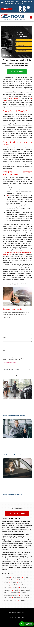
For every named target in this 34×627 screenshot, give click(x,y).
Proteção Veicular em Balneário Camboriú (14, 415)
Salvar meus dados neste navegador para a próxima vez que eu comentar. (16, 358)
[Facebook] (24, 7)
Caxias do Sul (7, 254)
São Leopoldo (17, 252)
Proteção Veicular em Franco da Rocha (13, 455)
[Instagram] (28, 7)
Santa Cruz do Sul (14, 98)
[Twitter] (20, 10)
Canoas (9, 252)
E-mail (5, 343)
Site (4, 350)
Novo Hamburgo (26, 252)
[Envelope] (24, 10)
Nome (5, 337)
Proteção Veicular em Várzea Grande (12, 494)
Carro (7, 195)
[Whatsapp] (20, 7)
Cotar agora (6, 9)
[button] (31, 17)
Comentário (7, 317)
